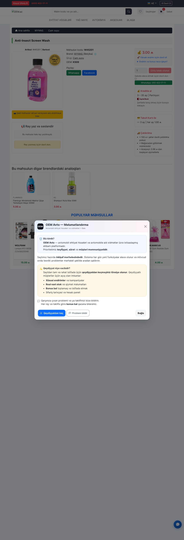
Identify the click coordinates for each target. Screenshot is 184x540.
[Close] (145, 226)
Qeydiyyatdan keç (53, 313)
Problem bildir (79, 313)
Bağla (141, 313)
